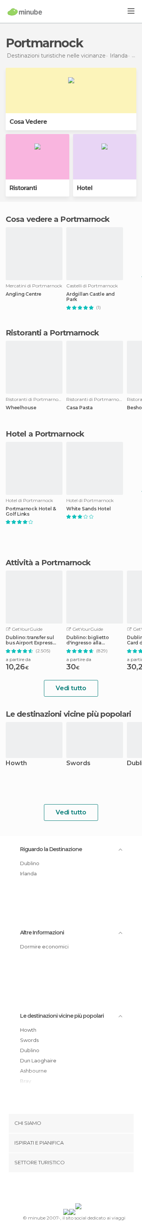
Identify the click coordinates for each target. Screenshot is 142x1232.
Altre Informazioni (42, 932)
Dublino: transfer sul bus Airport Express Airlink (30, 640)
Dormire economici (44, 946)
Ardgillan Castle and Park (90, 297)
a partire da (18, 659)
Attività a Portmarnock (48, 562)
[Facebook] (59, 1189)
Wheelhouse (21, 407)
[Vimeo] (78, 1189)
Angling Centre (23, 294)
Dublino (29, 863)
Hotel (84, 188)
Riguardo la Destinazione (51, 849)
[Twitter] (69, 1189)
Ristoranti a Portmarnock (52, 332)
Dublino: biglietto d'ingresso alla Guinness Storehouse (92, 640)
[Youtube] (88, 1189)
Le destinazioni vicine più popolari (68, 714)
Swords (78, 763)
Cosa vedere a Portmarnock (58, 219)
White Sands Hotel (88, 509)
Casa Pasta (79, 407)
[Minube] (25, 11)
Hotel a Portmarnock (45, 433)
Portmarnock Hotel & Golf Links (31, 511)
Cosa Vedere (28, 121)
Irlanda (28, 873)
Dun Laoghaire (38, 1060)
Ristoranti (23, 188)
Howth (16, 763)
